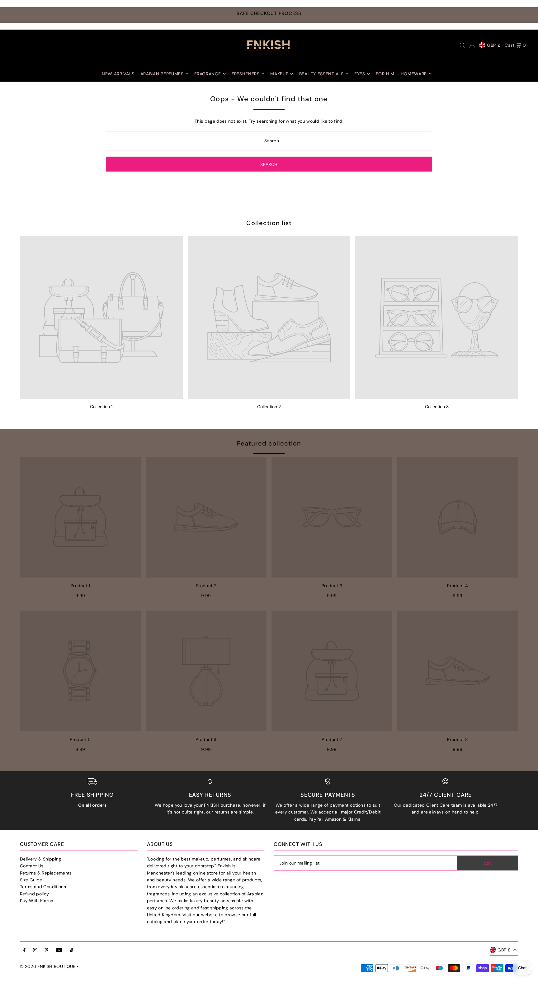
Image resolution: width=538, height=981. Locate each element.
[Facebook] (24, 950)
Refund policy (34, 894)
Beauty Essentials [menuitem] (321, 74)
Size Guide (31, 880)
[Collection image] (101, 317)
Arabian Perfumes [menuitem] (162, 74)
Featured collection (269, 443)
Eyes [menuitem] (359, 74)
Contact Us (32, 866)
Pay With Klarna (36, 900)
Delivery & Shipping (40, 859)
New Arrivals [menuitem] (118, 74)
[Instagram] (35, 950)
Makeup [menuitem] (279, 74)
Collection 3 (437, 406)
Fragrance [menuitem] (207, 74)
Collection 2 (269, 406)
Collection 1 (101, 406)
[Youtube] (59, 950)
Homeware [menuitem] (414, 74)
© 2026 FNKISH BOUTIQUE (48, 966)
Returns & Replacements (46, 873)
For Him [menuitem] (385, 74)
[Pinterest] (46, 950)
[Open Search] (462, 45)
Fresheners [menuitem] (246, 74)
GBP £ (493, 45)
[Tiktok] (71, 950)
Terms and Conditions (43, 886)
